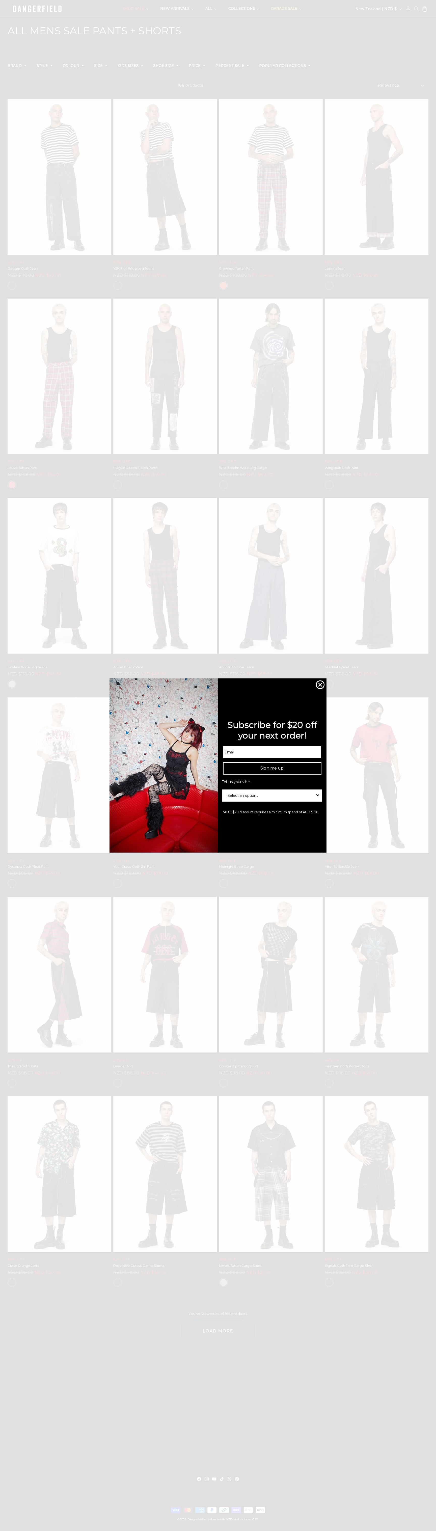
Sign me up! (272, 768)
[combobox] (270, 795)
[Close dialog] (320, 685)
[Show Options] (317, 795)
